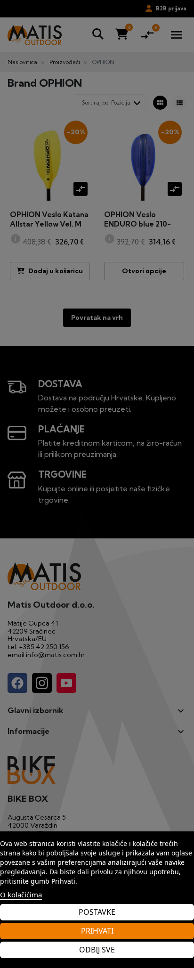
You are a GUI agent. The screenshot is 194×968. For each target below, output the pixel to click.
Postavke (97, 912)
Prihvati (97, 931)
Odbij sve (97, 949)
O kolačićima (21, 894)
